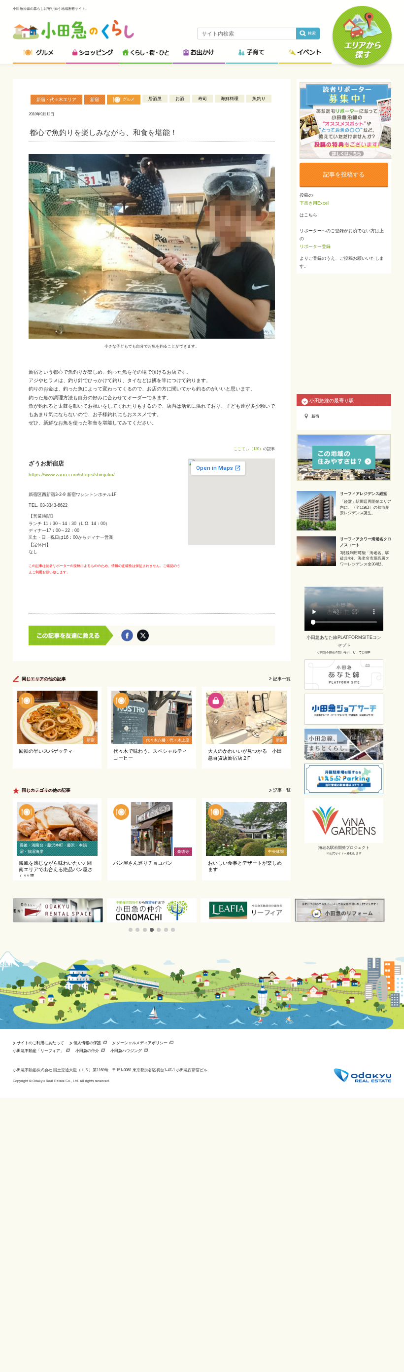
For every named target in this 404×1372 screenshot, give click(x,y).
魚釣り (259, 98)
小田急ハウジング (126, 1050)
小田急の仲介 (87, 1050)
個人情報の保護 (87, 1042)
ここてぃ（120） (248, 448)
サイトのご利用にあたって (40, 1042)
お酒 (179, 98)
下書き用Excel (314, 203)
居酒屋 (155, 98)
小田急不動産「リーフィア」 (38, 1050)
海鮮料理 (229, 98)
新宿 (94, 99)
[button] (131, 930)
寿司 (202, 98)
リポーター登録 (315, 246)
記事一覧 (282, 678)
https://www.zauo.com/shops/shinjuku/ (72, 474)
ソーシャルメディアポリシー (142, 1042)
